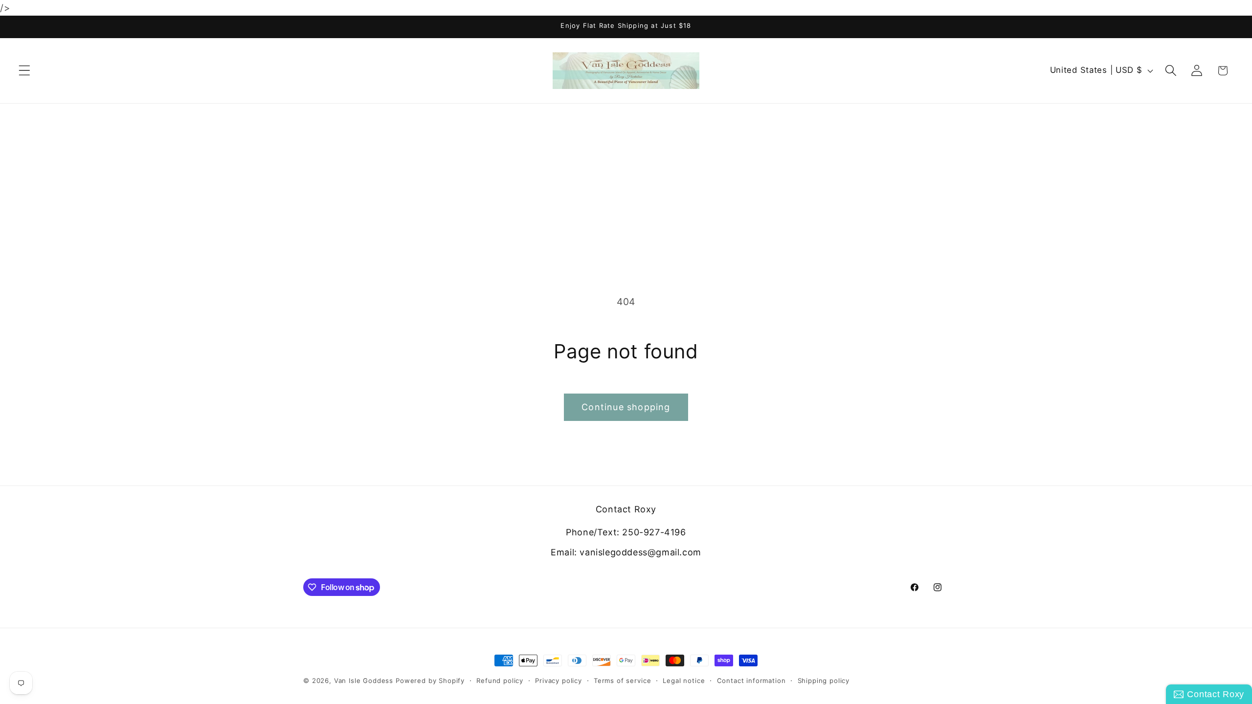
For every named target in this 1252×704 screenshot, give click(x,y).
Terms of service (622, 680)
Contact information (751, 680)
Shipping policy (824, 680)
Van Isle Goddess (363, 680)
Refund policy (499, 680)
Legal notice (684, 680)
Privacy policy (558, 680)
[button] (25, 71)
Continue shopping (625, 407)
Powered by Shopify (430, 680)
